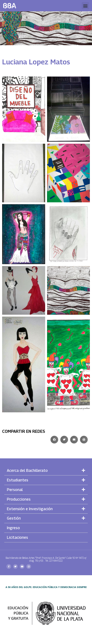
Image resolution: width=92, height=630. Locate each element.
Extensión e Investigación (30, 509)
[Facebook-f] (8, 566)
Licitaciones (17, 537)
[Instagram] (28, 566)
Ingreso (13, 528)
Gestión (14, 518)
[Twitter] (15, 566)
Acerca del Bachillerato (27, 470)
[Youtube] (22, 566)
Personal (15, 489)
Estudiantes (17, 480)
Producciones (19, 499)
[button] (85, 5)
